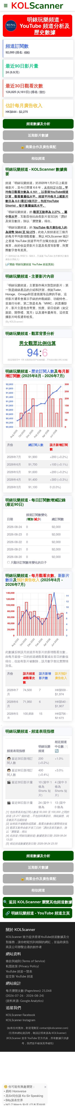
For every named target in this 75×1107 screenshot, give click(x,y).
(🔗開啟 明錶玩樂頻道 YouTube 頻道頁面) (29, 264)
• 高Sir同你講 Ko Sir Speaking (23, 1095)
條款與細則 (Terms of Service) (25, 961)
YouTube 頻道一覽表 (19, 971)
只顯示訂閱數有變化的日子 (29, 562)
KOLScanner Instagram (20, 1020)
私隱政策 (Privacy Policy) (22, 966)
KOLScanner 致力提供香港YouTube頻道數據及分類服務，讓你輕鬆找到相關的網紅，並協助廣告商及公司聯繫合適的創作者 (37, 942)
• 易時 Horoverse (15, 1091)
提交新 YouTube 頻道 (19, 976)
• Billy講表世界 (13, 1100)
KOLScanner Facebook (20, 1015)
